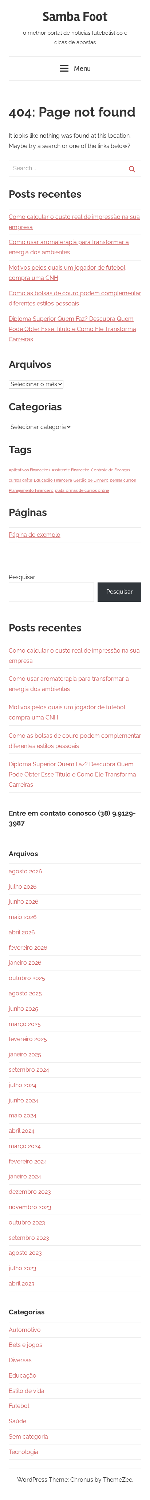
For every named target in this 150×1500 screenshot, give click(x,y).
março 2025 (25, 1024)
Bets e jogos (25, 1344)
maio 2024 (22, 1115)
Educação (22, 1375)
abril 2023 (22, 1283)
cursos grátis (20, 480)
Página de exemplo (34, 534)
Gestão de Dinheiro (91, 480)
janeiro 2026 (25, 962)
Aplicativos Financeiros (29, 470)
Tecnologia (23, 1451)
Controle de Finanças (110, 470)
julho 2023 (22, 1268)
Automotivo (25, 1329)
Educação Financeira (53, 480)
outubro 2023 (27, 1222)
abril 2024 (22, 1130)
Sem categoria (28, 1436)
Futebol (19, 1405)
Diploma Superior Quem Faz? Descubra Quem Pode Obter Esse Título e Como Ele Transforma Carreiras (72, 329)
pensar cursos (123, 480)
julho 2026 (23, 886)
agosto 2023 (25, 1252)
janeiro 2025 (25, 1054)
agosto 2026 (25, 871)
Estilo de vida (26, 1390)
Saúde (17, 1421)
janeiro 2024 (25, 1176)
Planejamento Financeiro (31, 490)
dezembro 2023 (30, 1191)
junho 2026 (24, 901)
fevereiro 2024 (28, 1161)
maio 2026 (23, 917)
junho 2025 (23, 1008)
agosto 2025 (25, 993)
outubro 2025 (27, 978)
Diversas (20, 1360)
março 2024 (25, 1146)
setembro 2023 (29, 1237)
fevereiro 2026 (28, 947)
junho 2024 (23, 1100)
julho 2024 (22, 1085)
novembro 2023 (30, 1207)
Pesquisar (22, 577)
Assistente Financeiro (71, 470)
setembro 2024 (29, 1069)
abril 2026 (22, 932)
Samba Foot (75, 17)
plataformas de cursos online (82, 490)
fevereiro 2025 (28, 1039)
